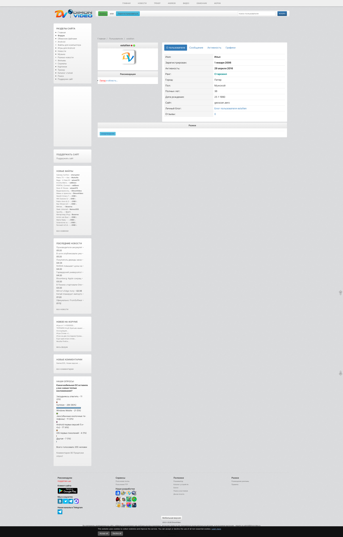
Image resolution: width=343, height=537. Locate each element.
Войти (103, 13)
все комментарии (65, 369)
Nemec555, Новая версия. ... (68, 363)
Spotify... (60, 212)
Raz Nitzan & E (62, 204)
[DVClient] (128, 493)
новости (76, 243)
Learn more (216, 529)
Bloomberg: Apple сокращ (68, 278)
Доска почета (179, 494)
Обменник (202, 3)
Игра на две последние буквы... (69, 336)
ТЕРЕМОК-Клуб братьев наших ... (70, 328)
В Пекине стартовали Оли (69, 284)
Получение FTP (122, 484)
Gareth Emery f (62, 196)
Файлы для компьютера (69, 45)
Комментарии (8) (64, 453)
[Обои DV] (128, 507)
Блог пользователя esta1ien (230, 108)
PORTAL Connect (63, 185)
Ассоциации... (62, 331)
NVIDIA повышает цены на (69, 266)
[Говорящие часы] (118, 499)
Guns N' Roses (62, 188)
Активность (214, 47)
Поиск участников (181, 491)
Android (172, 3)
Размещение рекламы (240, 481)
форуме (73, 321)
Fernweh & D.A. (62, 225)
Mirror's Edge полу (65, 291)
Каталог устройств (181, 484)
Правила (235, 484)
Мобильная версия (171, 518)
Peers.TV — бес (63, 178)
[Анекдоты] (128, 501)
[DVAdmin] (118, 505)
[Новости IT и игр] (123, 507)
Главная (126, 3)
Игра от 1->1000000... (65, 325)
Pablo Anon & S (62, 201)
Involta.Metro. (62, 183)
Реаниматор (178, 481)
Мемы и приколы (63, 193)
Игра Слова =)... (63, 333)
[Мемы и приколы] (123, 493)
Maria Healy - (62, 220)
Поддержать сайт (67, 154)
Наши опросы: (65, 381)
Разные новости (66, 57)
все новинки (62, 231)
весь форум (62, 347)
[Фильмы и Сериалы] (134, 507)
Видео (186, 3)
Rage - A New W (63, 180)
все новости (62, 309)
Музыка (61, 54)
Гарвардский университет (69, 272)
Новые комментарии (69, 359)
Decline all (117, 533)
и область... (109, 80)
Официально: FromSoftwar (69, 300)
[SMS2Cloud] (134, 493)
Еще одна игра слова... (66, 339)
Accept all (104, 533)
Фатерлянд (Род (63, 215)
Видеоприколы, (63, 191)
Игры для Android (66, 48)
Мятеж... (60, 207)
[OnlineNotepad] (118, 493)
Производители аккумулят (69, 247)
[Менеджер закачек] (134, 499)
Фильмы (62, 60)
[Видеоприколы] (123, 501)
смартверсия (107, 133)
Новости (142, 3)
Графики (231, 47)
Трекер (157, 3)
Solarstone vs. (62, 223)
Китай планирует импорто (69, 294)
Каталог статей (65, 73)
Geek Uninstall (62, 209)
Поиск (61, 76)
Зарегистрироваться (128, 13)
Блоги (176, 488)
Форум (217, 3)
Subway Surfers (62, 175)
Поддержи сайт (65, 79)
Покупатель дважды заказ (69, 260)
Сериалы (62, 63)
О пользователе (175, 47)
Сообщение (196, 47)
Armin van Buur (62, 217)
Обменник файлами (67, 38)
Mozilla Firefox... (63, 341)
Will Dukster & (62, 199)
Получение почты (122, 481)
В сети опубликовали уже (69, 253)
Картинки (62, 66)
